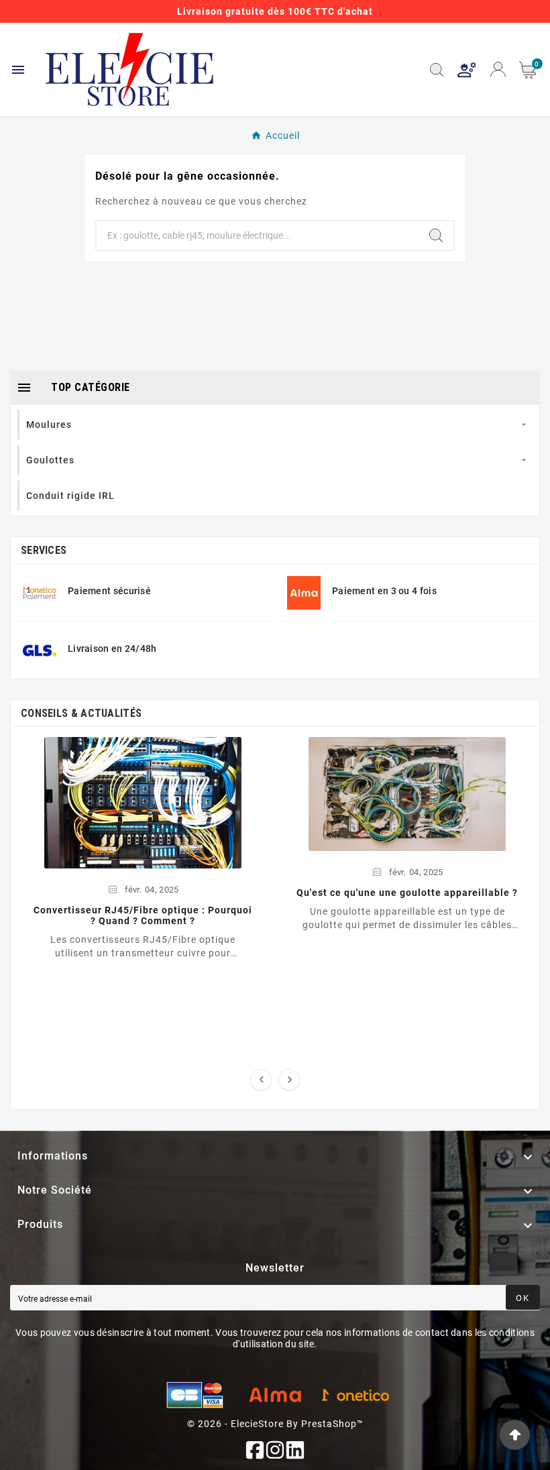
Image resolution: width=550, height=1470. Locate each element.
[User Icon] (467, 70)
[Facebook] (255, 1450)
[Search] (436, 235)
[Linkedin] (295, 1450)
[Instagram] (275, 1450)
